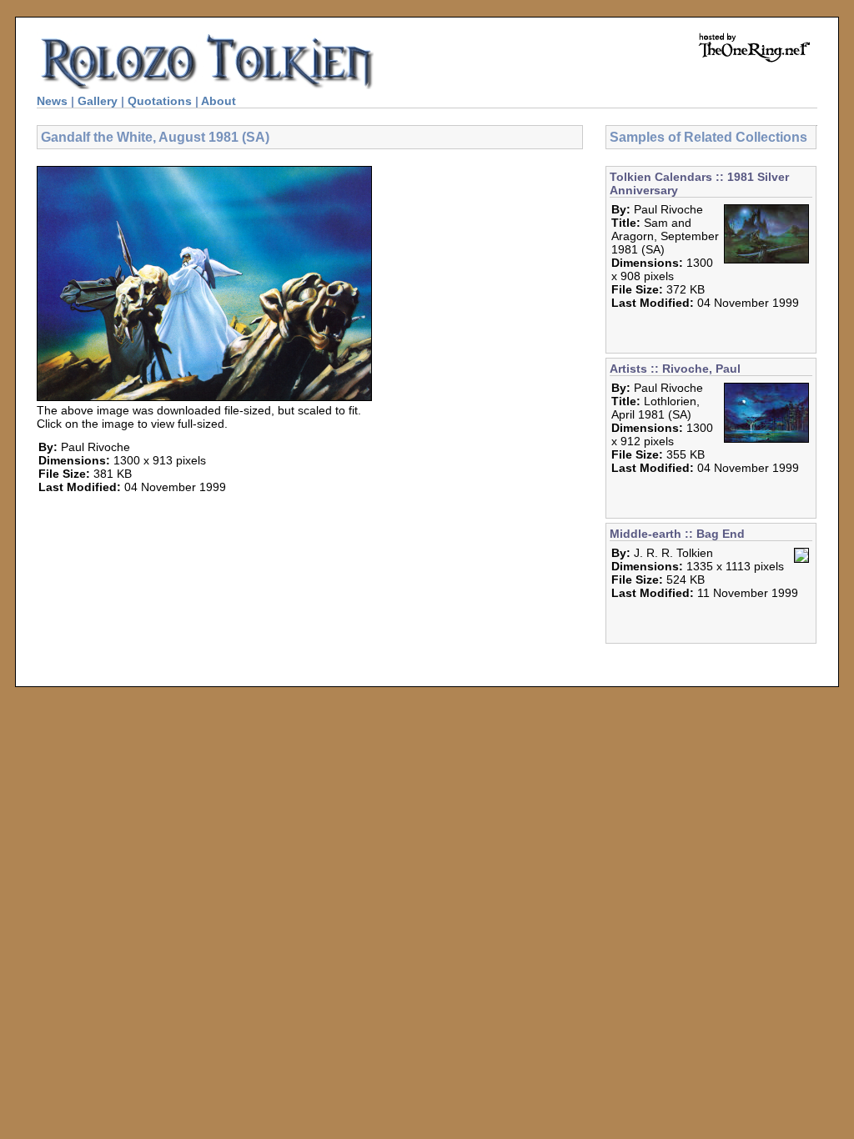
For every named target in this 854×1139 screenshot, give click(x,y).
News (52, 101)
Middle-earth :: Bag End (677, 533)
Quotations (160, 101)
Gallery (98, 101)
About (218, 101)
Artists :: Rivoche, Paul (675, 368)
